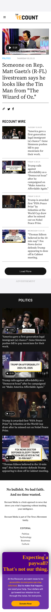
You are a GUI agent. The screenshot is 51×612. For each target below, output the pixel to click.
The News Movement (37, 517)
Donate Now (25, 603)
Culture (25, 543)
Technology (25, 537)
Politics (6, 58)
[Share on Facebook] (13, 109)
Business (25, 540)
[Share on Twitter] (8, 109)
